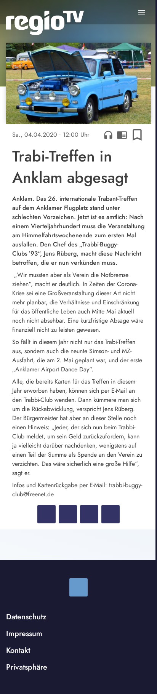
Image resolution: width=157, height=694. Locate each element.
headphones (108, 135)
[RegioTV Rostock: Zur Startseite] (45, 23)
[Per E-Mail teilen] (110, 514)
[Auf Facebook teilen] (46, 514)
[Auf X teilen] (68, 514)
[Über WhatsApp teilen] (89, 514)
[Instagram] (78, 587)
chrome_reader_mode (122, 135)
